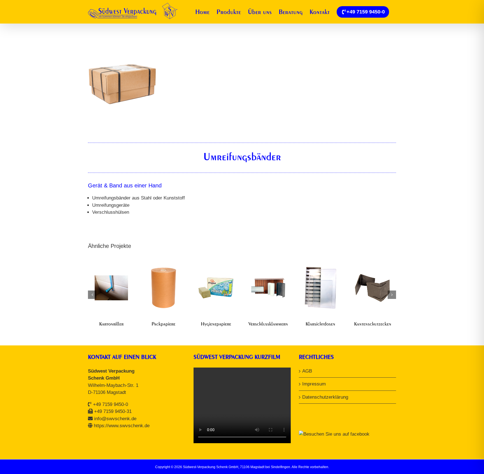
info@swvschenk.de (115, 418)
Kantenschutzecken (372, 323)
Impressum (314, 384)
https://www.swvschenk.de (122, 425)
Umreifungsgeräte (110, 205)
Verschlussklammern (268, 323)
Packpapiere (163, 323)
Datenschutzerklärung (325, 397)
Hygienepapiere (216, 323)
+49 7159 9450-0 (110, 404)
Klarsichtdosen (320, 323)
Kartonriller (111, 323)
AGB (307, 371)
